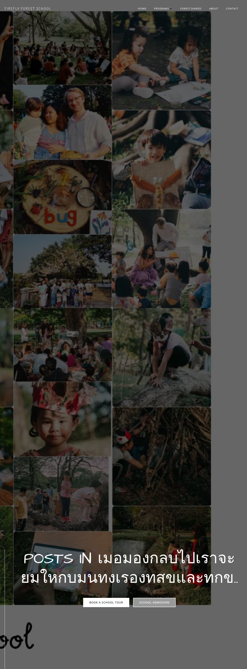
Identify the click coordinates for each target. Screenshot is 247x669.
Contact (232, 8)
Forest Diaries (190, 8)
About (213, 8)
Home (142, 8)
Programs (161, 8)
